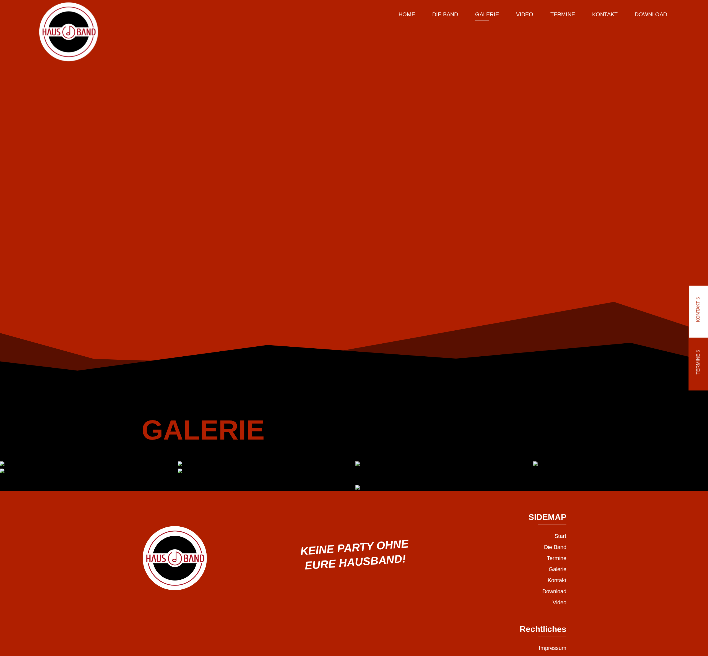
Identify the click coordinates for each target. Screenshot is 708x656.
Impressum (552, 648)
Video (524, 14)
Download (651, 14)
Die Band (445, 14)
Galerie (487, 14)
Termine (562, 14)
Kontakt (605, 14)
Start (560, 536)
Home (407, 14)
